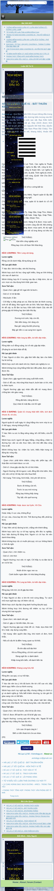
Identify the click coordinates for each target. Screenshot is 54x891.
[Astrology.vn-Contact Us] (27, 750)
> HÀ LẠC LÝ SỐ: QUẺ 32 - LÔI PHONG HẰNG (19, 777)
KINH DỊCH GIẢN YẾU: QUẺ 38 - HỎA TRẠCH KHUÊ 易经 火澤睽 (28, 824)
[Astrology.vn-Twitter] (23, 744)
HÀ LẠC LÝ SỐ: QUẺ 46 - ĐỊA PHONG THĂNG (22, 811)
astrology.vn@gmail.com (42, 758)
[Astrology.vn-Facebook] (9, 744)
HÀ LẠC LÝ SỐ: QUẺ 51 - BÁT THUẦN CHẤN (21, 808)
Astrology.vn (7, 114)
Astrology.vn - (37, 754)
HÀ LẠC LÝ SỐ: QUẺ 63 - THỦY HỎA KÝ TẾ (21, 821)
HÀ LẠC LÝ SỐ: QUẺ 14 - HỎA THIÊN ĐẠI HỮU (22, 831)
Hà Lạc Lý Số (24, 754)
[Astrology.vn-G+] (36, 744)
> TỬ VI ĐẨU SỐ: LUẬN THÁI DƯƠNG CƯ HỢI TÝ (24, 781)
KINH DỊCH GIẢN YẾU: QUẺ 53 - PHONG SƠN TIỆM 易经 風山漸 (28, 813)
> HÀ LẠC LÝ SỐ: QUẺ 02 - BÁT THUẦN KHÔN (22, 762)
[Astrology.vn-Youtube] (46, 744)
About (23, 882)
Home (15, 882)
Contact (37, 882)
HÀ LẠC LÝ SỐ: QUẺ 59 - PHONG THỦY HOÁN (22, 805)
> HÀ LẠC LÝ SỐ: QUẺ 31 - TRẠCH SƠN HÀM (19, 774)
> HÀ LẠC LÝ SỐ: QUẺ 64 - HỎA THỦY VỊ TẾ (21, 766)
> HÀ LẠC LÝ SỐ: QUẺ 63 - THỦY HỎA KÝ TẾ (19, 770)
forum (30, 882)
